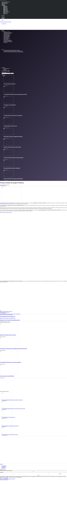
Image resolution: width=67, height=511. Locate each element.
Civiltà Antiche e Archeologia (8, 32)
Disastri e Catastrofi (6, 34)
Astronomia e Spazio (7, 31)
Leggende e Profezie (7, 36)
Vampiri (11, 311)
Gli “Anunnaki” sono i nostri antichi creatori (8, 417)
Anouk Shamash (2, 312)
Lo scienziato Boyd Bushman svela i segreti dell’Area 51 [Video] (15, 94)
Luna (46, 473)
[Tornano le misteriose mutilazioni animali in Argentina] (9, 155)
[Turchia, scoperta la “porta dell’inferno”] (9, 374)
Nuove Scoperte (6, 39)
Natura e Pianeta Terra (7, 38)
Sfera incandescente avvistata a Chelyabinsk (12, 168)
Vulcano (43, 475)
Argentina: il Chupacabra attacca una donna (8, 334)
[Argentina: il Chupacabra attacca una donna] (9, 333)
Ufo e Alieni (5, 42)
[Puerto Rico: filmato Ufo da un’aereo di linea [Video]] (9, 176)
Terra (36, 475)
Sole (30, 475)
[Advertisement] (16, 27)
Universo (41, 475)
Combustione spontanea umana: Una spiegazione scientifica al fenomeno (13, 348)
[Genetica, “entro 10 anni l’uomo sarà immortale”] (9, 145)
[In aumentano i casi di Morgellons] (9, 103)
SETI (29, 475)
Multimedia (3, 67)
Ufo (39, 475)
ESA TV (5, 69)
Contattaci (3, 4)
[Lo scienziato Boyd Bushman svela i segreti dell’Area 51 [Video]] (9, 92)
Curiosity (28, 473)
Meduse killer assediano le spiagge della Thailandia (13, 136)
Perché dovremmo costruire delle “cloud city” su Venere (12, 50)
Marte (49, 473)
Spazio (32, 475)
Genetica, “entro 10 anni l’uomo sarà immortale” (12, 147)
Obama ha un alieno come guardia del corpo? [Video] (10, 425)
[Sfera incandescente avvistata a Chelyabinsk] (9, 166)
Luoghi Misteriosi (6, 37)
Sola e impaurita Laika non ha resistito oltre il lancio (10, 434)
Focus (3, 49)
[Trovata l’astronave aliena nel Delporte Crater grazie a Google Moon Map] (7, 407)
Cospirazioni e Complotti (7, 33)
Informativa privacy (4, 3)
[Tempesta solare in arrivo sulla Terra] (9, 124)
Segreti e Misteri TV (7, 68)
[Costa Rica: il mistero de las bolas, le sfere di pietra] (9, 113)
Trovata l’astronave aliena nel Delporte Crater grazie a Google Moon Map (13, 408)
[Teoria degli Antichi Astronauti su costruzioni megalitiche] (9, 360)
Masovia (1, 311)
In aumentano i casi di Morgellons (10, 104)
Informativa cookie (4, 2)
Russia (25, 475)
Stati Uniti (34, 475)
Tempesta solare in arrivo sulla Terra (10, 125)
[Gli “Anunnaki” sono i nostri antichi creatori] (7, 416)
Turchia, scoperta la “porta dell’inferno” (7, 376)
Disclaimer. (20, 477)
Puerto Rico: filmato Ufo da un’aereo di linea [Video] (13, 178)
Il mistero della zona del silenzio (9, 83)
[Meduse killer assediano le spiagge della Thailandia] (9, 134)
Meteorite (55, 473)
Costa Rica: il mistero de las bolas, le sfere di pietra (13, 115)
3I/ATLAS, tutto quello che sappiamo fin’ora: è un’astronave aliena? (13, 51)
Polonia (4, 311)
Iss (43, 473)
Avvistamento (13, 473)
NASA (60, 473)
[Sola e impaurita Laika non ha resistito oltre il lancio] (7, 433)
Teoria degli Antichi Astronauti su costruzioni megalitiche (10, 362)
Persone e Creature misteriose (8, 40)
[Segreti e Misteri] (5, 21)
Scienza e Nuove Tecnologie (8, 41)
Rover (23, 475)
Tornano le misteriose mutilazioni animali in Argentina (13, 157)
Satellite (28, 475)
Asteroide (1, 473)
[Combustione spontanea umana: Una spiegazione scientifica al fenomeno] (9, 346)
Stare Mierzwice (7, 311)
